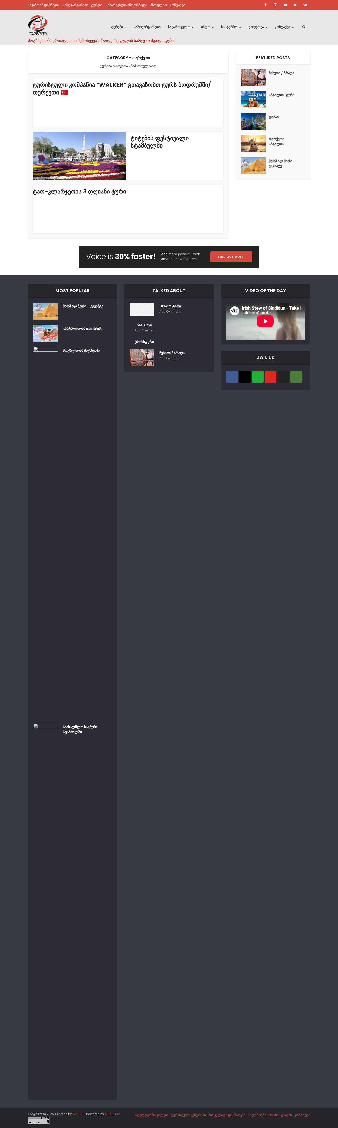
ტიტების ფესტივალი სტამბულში (160, 142)
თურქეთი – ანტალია (278, 141)
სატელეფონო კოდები (151, 1115)
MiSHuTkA (112, 1114)
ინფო (205, 26)
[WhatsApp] (258, 377)
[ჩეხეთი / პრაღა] (255, 77)
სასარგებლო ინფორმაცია (126, 5)
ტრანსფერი (144, 341)
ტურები (117, 26)
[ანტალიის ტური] (255, 99)
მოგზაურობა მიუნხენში (81, 350)
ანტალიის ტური (281, 94)
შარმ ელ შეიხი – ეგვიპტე (282, 163)
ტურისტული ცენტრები (188, 1115)
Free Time (143, 325)
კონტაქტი (178, 5)
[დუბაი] (255, 121)
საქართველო (179, 26)
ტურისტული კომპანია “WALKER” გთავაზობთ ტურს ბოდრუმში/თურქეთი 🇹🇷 (122, 88)
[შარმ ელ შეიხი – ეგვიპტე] (255, 165)
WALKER (78, 1114)
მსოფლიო (158, 5)
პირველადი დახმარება (226, 1115)
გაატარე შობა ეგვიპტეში (82, 328)
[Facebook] (232, 377)
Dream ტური (170, 306)
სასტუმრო (229, 26)
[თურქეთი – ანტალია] (255, 143)
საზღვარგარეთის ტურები (83, 5)
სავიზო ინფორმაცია (44, 5)
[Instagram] (245, 377)
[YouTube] (270, 377)
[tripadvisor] (296, 377)
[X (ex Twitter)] (283, 377)
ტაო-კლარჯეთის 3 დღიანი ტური (79, 191)
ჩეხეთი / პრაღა (281, 72)
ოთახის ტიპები (280, 1115)
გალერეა (256, 26)
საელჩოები (257, 1115)
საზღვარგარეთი (147, 26)
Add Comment (169, 311)
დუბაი (274, 116)
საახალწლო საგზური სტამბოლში (80, 729)
